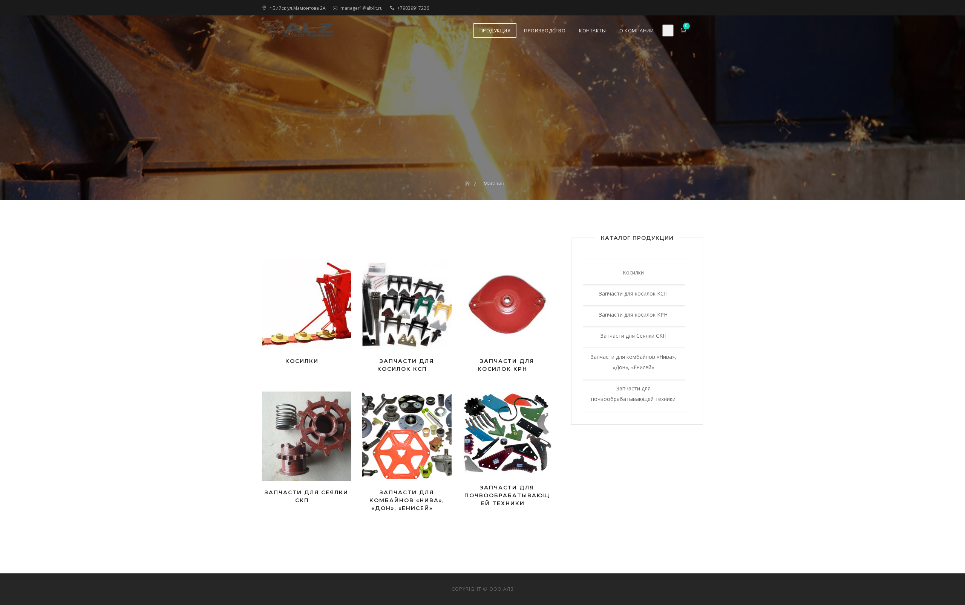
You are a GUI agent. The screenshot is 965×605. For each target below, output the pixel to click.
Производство (544, 30)
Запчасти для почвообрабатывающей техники (633, 393)
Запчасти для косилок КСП (633, 293)
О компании (636, 30)
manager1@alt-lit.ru (361, 8)
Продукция (495, 30)
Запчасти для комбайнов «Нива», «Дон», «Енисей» (633, 362)
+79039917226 (413, 8)
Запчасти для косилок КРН (633, 314)
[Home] (468, 183)
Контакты (592, 30)
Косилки (633, 272)
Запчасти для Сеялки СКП (633, 335)
